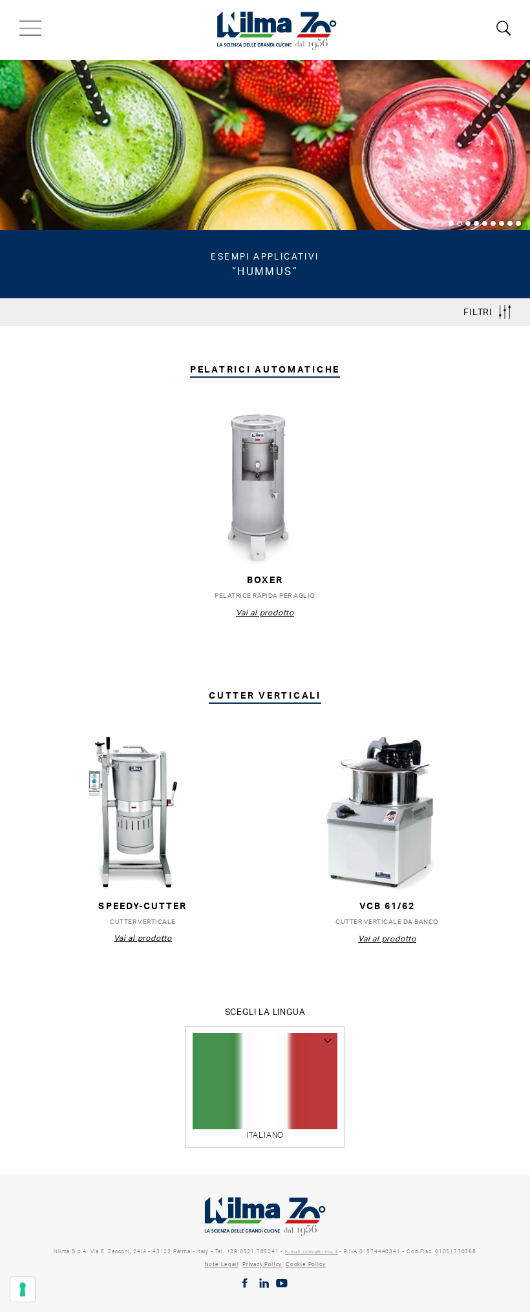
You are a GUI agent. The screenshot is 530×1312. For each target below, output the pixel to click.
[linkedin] (264, 1283)
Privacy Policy (262, 1264)
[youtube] (282, 1283)
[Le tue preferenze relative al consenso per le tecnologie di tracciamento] (22, 1289)
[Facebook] (245, 1283)
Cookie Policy (305, 1264)
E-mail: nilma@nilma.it (311, 1252)
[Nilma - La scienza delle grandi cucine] (277, 28)
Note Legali (222, 1264)
